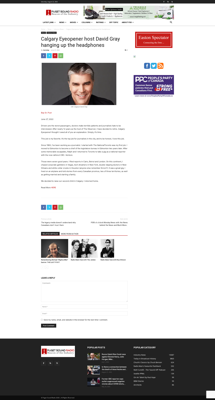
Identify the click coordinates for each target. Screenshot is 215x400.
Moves (73, 22)
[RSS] (168, 1)
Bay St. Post (46, 113)
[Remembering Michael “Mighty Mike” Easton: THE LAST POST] (54, 248)
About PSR (127, 22)
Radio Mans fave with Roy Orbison (113, 260)
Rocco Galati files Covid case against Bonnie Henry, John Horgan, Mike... (114, 356)
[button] (171, 22)
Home (43, 29)
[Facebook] (164, 1)
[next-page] (46, 267)
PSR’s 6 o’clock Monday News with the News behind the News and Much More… (109, 223)
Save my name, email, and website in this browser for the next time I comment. (76, 320)
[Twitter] (172, 1)
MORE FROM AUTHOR (69, 234)
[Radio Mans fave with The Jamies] (84, 248)
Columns (86, 22)
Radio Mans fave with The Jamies (83, 260)
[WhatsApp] (60, 55)
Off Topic (113, 22)
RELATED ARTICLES (50, 234)
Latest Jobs (48, 22)
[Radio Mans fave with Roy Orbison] (114, 248)
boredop (46, 50)
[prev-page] (42, 267)
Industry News (59, 29)
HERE (53, 187)
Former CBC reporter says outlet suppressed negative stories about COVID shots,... (114, 381)
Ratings (100, 22)
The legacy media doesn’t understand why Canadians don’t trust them (58, 223)
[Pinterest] (55, 55)
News (61, 22)
